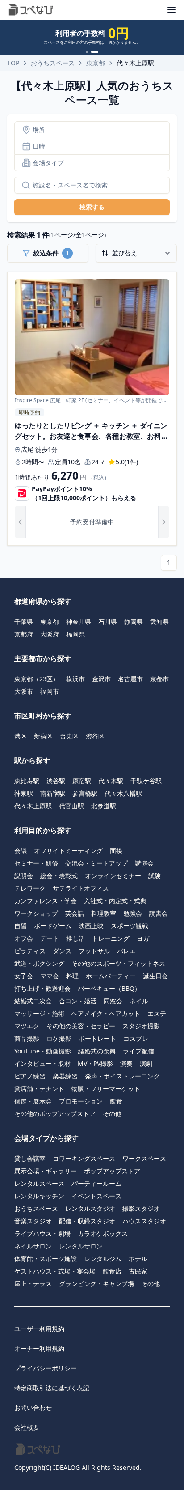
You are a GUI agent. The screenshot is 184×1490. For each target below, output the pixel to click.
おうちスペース (53, 63)
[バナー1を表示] (87, 52)
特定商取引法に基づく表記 (51, 1388)
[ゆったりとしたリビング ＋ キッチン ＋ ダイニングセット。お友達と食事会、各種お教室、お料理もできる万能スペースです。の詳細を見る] (92, 409)
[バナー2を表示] (94, 52)
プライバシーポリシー (45, 1368)
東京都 (95, 63)
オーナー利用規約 (39, 1348)
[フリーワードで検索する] (22, 185)
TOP (13, 63)
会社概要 (26, 1427)
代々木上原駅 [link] (135, 63)
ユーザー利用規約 (39, 1328)
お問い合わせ (33, 1407)
